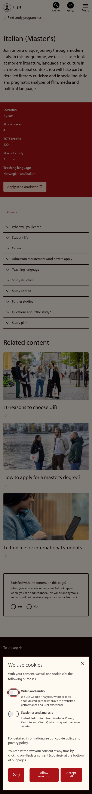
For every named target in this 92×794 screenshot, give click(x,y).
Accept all (71, 774)
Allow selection (44, 774)
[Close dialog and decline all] (82, 662)
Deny (16, 775)
